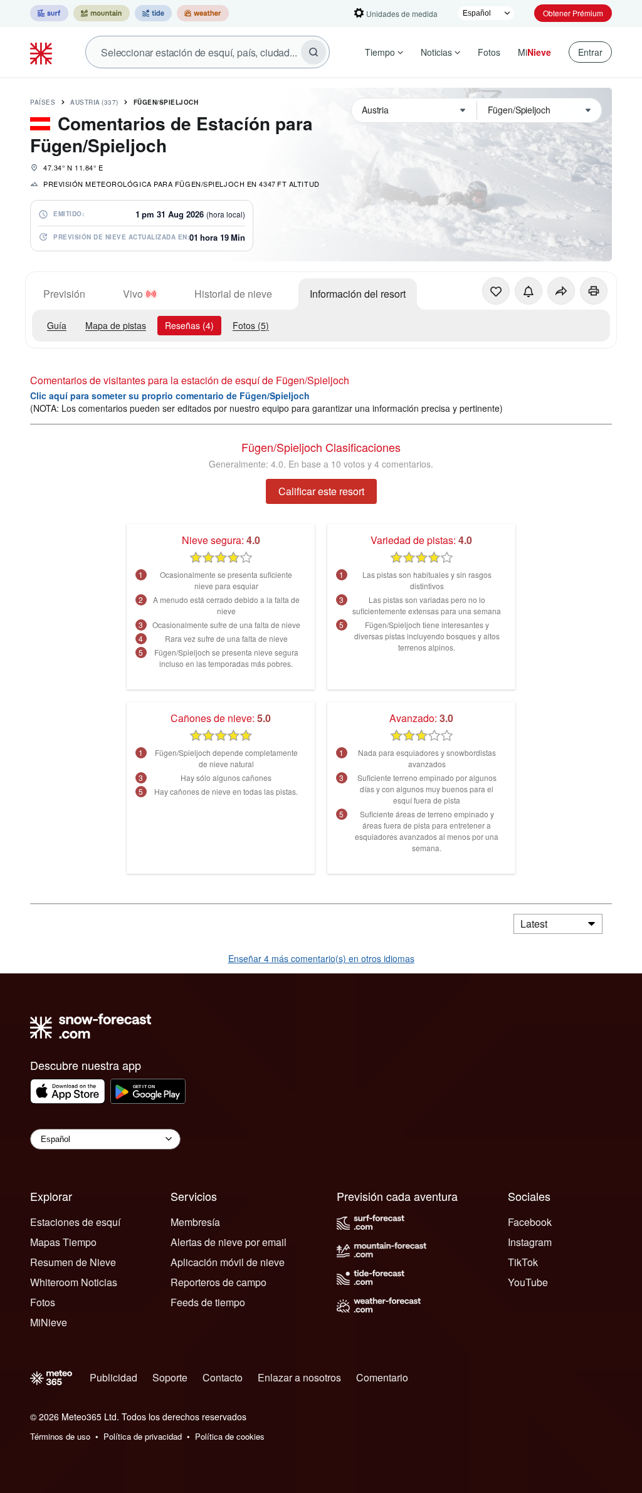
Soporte (169, 1377)
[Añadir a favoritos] (496, 291)
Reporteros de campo (218, 1282)
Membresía (195, 1222)
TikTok (523, 1262)
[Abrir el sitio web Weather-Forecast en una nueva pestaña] (203, 13)
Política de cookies (230, 1436)
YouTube (528, 1282)
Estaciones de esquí (75, 1222)
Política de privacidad (142, 1436)
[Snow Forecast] (42, 52)
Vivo (133, 293)
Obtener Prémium (573, 13)
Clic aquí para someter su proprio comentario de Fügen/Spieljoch (170, 395)
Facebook (530, 1222)
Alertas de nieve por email (229, 1242)
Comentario (382, 1377)
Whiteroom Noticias (73, 1282)
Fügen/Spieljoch (166, 102)
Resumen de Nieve (73, 1262)
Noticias (436, 52)
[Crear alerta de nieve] (528, 291)
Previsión (64, 293)
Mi (534, 52)
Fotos (489, 52)
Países (42, 102)
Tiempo (380, 52)
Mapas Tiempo (63, 1242)
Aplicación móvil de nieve (228, 1262)
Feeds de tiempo (208, 1302)
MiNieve (48, 1322)
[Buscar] (313, 52)
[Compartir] (561, 291)
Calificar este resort (321, 491)
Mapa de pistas (115, 325)
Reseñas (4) (189, 325)
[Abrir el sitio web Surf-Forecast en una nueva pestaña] (49, 13)
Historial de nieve (233, 293)
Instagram (530, 1242)
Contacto (223, 1377)
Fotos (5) (251, 325)
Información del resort (358, 293)
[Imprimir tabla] (594, 291)
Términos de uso (60, 1436)
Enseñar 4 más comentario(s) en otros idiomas (321, 958)
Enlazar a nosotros (299, 1377)
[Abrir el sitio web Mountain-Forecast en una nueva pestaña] (101, 13)
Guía (56, 325)
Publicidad (113, 1377)
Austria (94, 102)
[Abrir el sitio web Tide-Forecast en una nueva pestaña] (153, 13)
